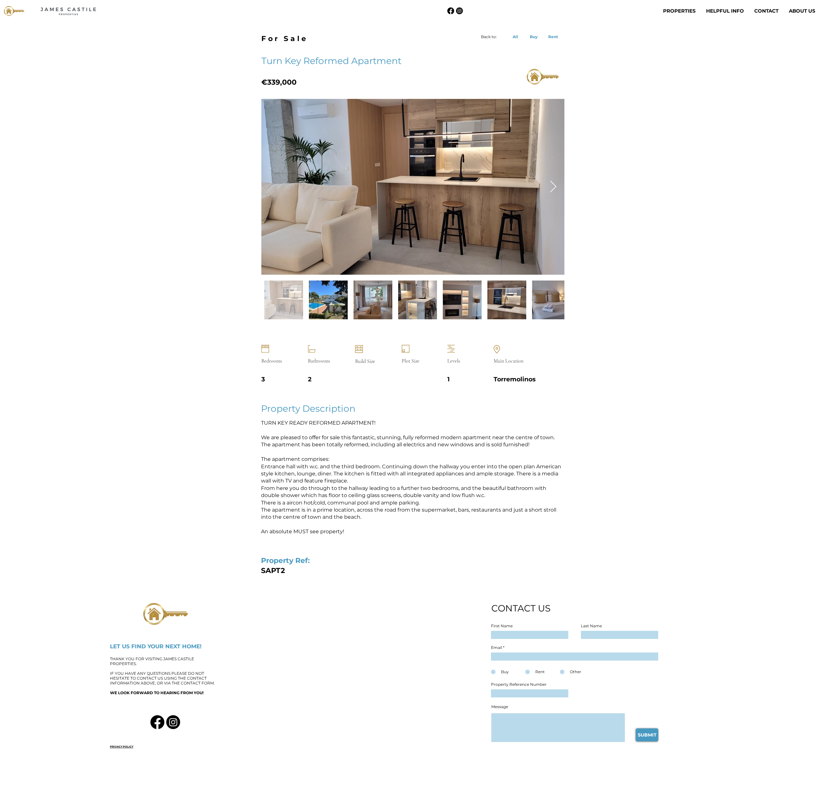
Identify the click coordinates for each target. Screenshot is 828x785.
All (515, 36)
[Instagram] (459, 10)
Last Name (591, 626)
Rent (553, 36)
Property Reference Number (519, 684)
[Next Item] (553, 187)
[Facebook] (450, 10)
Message (499, 707)
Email (496, 648)
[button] (679, 10)
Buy (534, 36)
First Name (502, 626)
